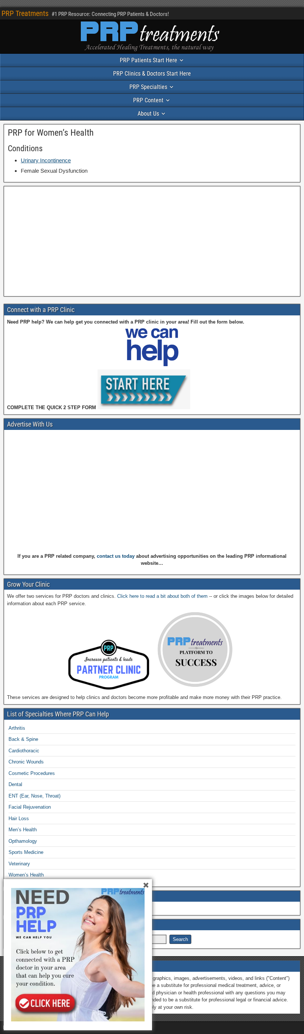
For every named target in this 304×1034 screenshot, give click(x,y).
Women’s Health (26, 875)
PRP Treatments (25, 13)
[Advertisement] (152, 241)
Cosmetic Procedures (32, 773)
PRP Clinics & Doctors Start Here (152, 73)
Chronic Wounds (26, 762)
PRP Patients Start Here (148, 60)
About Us (148, 113)
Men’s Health (23, 829)
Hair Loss (19, 818)
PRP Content (148, 100)
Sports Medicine (26, 852)
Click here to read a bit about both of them (162, 596)
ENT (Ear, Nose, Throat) (34, 796)
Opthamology (23, 841)
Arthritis (17, 728)
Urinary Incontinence (46, 160)
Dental (15, 784)
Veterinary (19, 863)
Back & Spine (23, 739)
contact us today (116, 556)
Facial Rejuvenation (30, 807)
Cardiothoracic (24, 750)
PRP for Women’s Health (51, 132)
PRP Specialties (148, 86)
